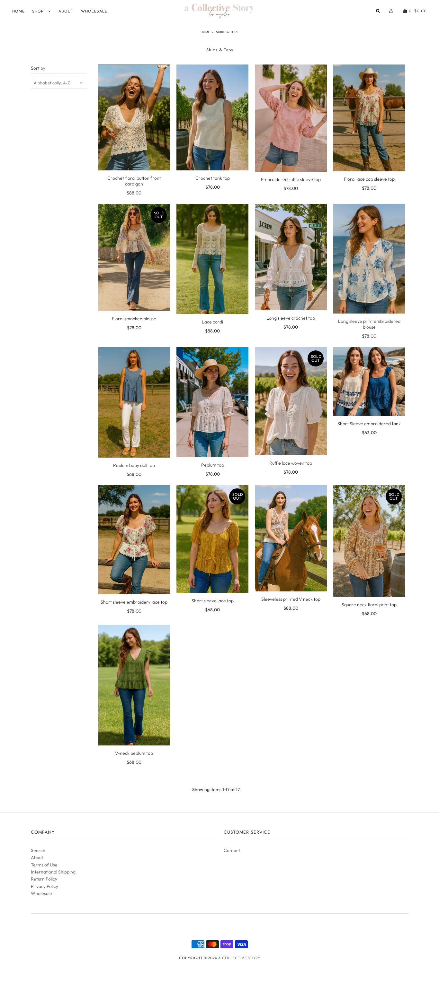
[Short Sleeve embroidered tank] (369, 381)
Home (205, 32)
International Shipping (53, 872)
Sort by (38, 68)
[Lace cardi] (212, 259)
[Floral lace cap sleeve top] (369, 118)
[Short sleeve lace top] (212, 539)
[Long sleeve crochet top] (291, 257)
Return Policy (44, 879)
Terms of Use (44, 865)
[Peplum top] (212, 402)
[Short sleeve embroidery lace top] (134, 539)
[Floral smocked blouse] (134, 257)
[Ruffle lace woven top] (291, 401)
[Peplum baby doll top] (134, 402)
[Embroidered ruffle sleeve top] (291, 118)
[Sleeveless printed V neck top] (291, 538)
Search (38, 850)
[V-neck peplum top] (134, 685)
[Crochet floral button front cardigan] (134, 117)
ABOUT (66, 11)
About (37, 857)
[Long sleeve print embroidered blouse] (369, 259)
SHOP (38, 11)
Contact (232, 850)
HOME (18, 11)
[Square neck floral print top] (369, 541)
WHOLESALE (94, 11)
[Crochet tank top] (212, 117)
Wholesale (41, 893)
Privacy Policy (44, 886)
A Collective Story (239, 958)
